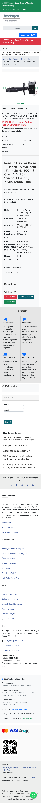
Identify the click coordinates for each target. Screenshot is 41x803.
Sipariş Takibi (21, 10)
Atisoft (32, 777)
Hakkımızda (6, 522)
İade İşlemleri (7, 568)
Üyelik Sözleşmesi (9, 558)
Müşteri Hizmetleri (9, 563)
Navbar (5, 48)
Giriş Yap (11, 10)
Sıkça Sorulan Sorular (10, 532)
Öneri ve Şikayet (8, 614)
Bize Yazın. (9, 618)
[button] (20, 88)
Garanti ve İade (7, 527)
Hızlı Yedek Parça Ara (10, 578)
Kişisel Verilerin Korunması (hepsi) (15, 553)
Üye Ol (4, 10)
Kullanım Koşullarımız (10, 599)
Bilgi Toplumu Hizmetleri (11, 594)
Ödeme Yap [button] (10, 301)
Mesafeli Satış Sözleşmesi (12, 604)
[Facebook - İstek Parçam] (7, 485)
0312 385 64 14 (31, 714)
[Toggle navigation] (36, 48)
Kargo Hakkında (8, 609)
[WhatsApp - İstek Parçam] (12, 485)
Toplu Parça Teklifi (9, 573)
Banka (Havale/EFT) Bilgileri (13, 548)
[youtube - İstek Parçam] (33, 485)
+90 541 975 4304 (12, 650)
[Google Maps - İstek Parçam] (17, 485)
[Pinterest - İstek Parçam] (28, 485)
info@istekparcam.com (19, 709)
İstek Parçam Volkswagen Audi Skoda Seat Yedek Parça (19, 768)
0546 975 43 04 (27, 718)
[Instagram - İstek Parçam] (22, 485)
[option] (20, 88)
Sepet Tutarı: (28, 35)
